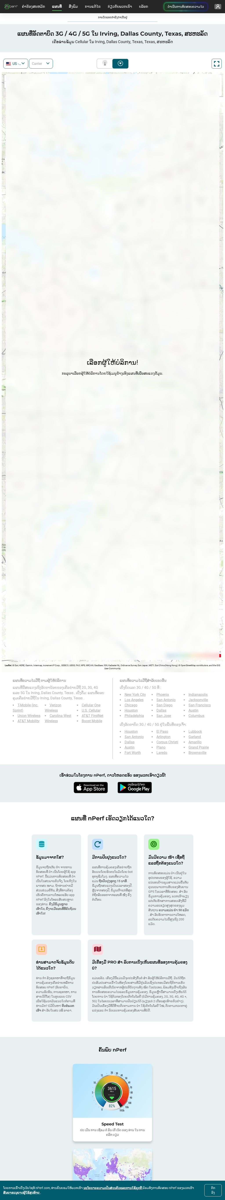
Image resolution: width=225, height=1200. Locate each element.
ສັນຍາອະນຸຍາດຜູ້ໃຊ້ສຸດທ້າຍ (21, 1192)
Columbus (196, 716)
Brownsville (197, 753)
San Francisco (200, 705)
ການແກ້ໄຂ (93, 6)
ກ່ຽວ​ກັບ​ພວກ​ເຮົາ (120, 6)
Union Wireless (29, 716)
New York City (135, 695)
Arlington (163, 737)
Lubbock (195, 731)
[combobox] (15, 64)
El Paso (162, 731)
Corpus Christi (167, 742)
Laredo (161, 753)
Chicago (131, 705)
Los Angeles (134, 700)
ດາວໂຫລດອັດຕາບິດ (120, 64)
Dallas (161, 710)
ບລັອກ (143, 6)
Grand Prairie (199, 747)
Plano (160, 747)
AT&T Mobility (29, 721)
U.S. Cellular (91, 710)
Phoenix (162, 695)
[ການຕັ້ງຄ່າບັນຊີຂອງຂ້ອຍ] (217, 6)
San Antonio (166, 700)
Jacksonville (198, 700)
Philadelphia (134, 716)
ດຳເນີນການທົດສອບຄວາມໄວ (186, 6)
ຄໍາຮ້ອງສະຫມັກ (33, 6)
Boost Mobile (92, 721)
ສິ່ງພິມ (73, 6)
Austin (193, 710)
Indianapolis (198, 695)
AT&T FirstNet (92, 716)
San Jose (163, 716)
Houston (131, 710)
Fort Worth (133, 753)
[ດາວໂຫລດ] (90, 787)
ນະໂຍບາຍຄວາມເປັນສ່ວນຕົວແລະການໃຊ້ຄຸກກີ (113, 1188)
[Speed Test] (112, 1091)
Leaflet (8, 665)
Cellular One (91, 705)
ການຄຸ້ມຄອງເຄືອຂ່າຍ (106, 64)
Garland (195, 737)
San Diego (164, 705)
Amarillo (195, 742)
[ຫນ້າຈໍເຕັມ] (217, 64)
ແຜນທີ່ (57, 6)
